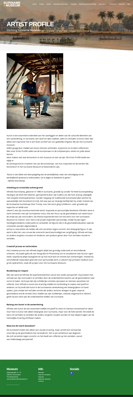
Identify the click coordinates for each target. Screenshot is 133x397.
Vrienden (73, 4)
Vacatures (112, 4)
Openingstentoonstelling (87, 4)
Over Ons (102, 4)
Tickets (41, 4)
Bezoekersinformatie (61, 4)
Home (35, 4)
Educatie (122, 4)
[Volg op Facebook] (71, 373)
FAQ (128, 4)
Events (49, 4)
